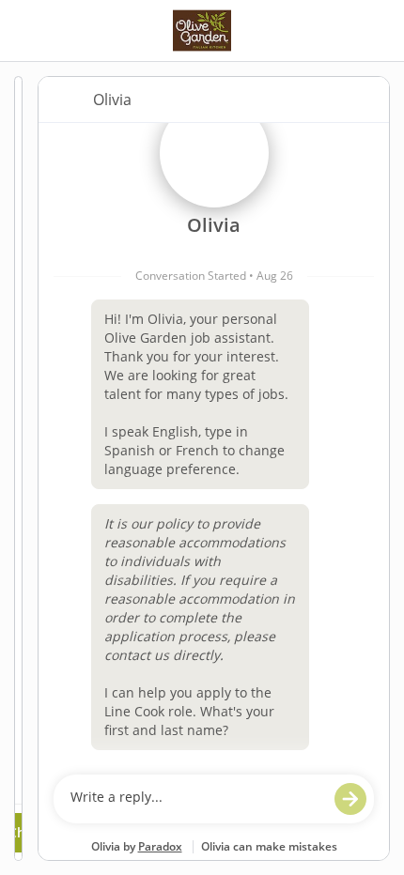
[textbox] (196, 799)
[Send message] (350, 799)
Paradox (160, 846)
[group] (214, 444)
